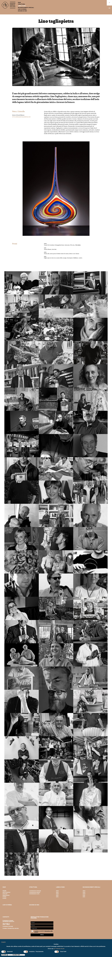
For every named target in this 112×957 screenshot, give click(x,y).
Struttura (21, 4)
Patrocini (5, 893)
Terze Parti (63, 951)
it (109, 2)
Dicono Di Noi (22, 10)
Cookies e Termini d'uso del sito (11, 928)
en (109, 8)
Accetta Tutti (16, 954)
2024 (57, 890)
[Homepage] (8, 5)
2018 (57, 895)
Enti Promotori (6, 892)
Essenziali (10, 951)
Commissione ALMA (34, 893)
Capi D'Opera (22, 9)
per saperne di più (59, 948)
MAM (19, 2)
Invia (42, 934)
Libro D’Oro (22, 5)
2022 (57, 892)
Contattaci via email (8, 926)
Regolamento (6, 895)
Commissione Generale (35, 890)
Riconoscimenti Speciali (26, 7)
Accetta (4, 954)
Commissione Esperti (34, 892)
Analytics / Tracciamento (36, 951)
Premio (4, 896)
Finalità (4, 890)
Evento (4, 898)
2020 (57, 893)
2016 (57, 896)
